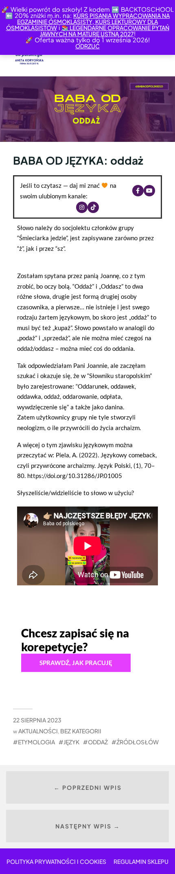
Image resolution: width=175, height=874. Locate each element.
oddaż (98, 742)
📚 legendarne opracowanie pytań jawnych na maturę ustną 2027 (104, 30)
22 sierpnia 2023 (37, 720)
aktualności (38, 731)
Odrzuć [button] (87, 46)
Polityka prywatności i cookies (56, 861)
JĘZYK (71, 742)
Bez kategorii (80, 731)
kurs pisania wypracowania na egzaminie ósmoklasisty (93, 18)
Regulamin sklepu (141, 861)
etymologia (36, 742)
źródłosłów (137, 742)
